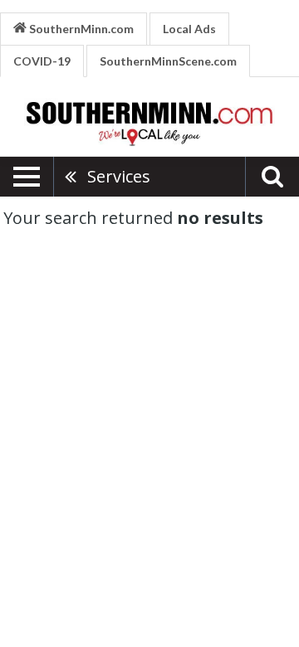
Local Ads (189, 29)
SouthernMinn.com (80, 29)
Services (118, 176)
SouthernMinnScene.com (168, 61)
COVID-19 (42, 61)
